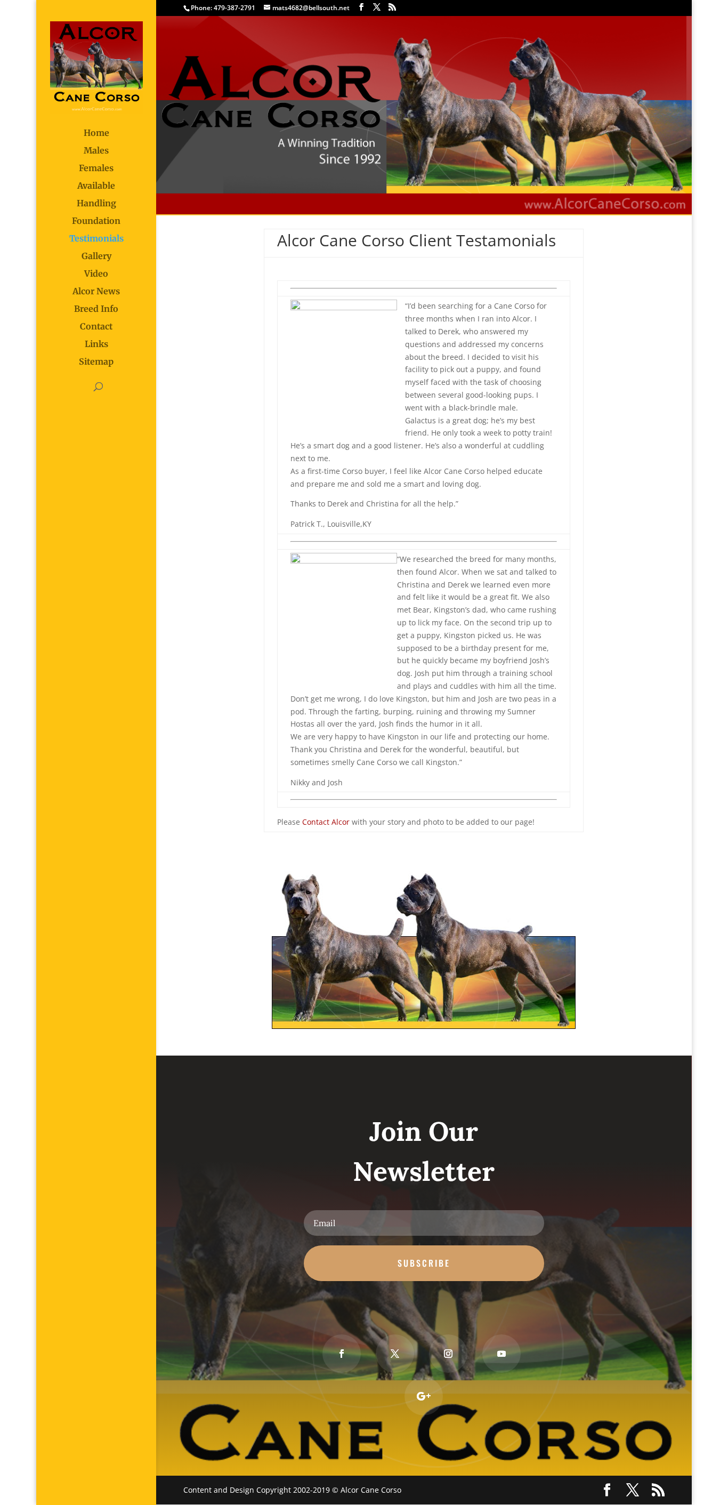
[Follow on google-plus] (424, 1396)
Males (96, 151)
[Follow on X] (395, 1353)
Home (96, 133)
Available (96, 186)
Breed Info (96, 309)
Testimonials (96, 239)
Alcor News (96, 291)
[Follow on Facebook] (341, 1353)
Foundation (96, 221)
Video (96, 274)
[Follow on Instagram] (448, 1353)
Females (96, 168)
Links (96, 344)
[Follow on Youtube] (501, 1353)
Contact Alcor (326, 822)
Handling (96, 203)
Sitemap (96, 362)
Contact (96, 327)
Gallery (96, 256)
